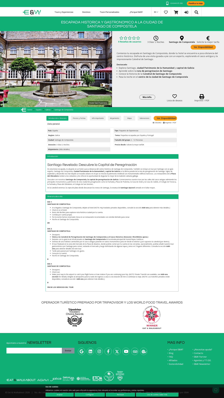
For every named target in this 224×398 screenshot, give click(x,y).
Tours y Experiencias (64, 12)
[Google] (81, 352)
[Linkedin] (90, 352)
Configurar (90, 394)
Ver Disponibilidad (203, 47)
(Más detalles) (64, 149)
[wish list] (166, 12)
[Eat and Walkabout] (21, 380)
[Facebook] (108, 352)
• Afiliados (172, 360)
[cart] (176, 12)
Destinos (86, 12)
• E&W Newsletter (201, 364)
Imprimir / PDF (170, 123)
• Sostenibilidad (175, 364)
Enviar (68, 350)
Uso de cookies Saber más (157, 394)
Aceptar (60, 394)
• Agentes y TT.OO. (201, 360)
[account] (186, 12)
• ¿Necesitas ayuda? (202, 349)
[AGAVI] (42, 380)
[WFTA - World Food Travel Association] (83, 378)
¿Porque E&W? (136, 12)
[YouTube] (126, 352)
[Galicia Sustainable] (68, 378)
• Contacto (197, 353)
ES (155, 12)
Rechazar (120, 394)
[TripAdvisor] (134, 352)
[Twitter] (117, 352)
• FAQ (170, 356)
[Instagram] (99, 352)
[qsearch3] (196, 12)
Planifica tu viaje (196, 3)
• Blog (170, 353)
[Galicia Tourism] (55, 379)
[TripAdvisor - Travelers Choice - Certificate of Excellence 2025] (120, 376)
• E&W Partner (199, 356)
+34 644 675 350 (176, 3)
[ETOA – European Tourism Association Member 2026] (97, 378)
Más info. (147, 97)
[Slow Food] (143, 352)
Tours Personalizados (109, 12)
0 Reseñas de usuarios (129, 41)
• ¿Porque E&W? (175, 349)
